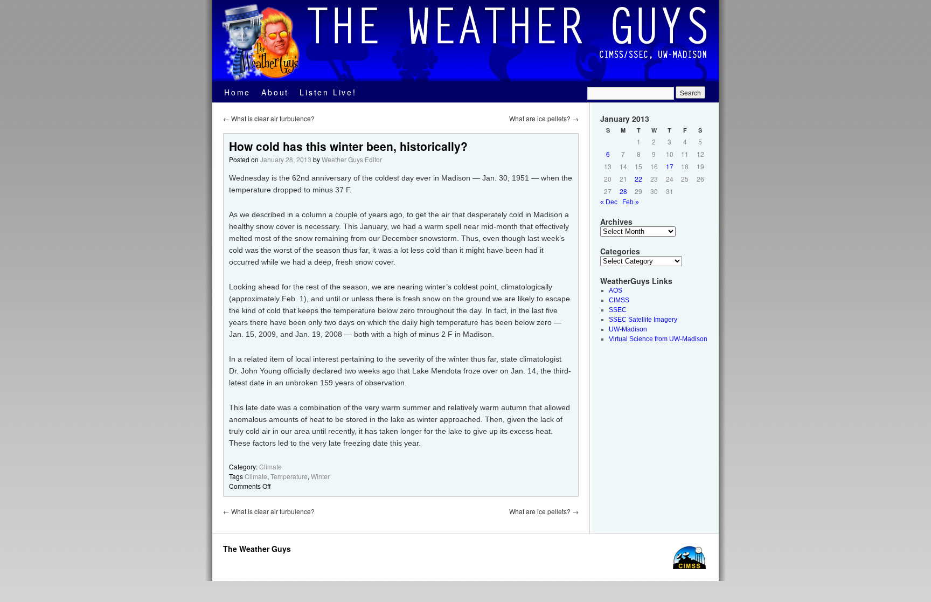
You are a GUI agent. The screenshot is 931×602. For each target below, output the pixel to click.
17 (669, 166)
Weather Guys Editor (352, 159)
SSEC (618, 310)
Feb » (630, 202)
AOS (615, 290)
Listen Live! (328, 92)
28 (623, 191)
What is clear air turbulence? (269, 118)
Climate (270, 466)
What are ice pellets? (544, 118)
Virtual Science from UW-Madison (658, 339)
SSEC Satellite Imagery (643, 319)
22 (638, 178)
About (275, 92)
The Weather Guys (257, 548)
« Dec (608, 202)
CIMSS (619, 300)
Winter (320, 476)
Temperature (289, 476)
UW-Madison (628, 329)
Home (237, 92)
